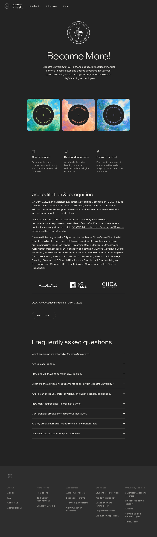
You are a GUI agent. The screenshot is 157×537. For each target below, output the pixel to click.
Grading (129, 508)
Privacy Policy (131, 521)
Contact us (12, 502)
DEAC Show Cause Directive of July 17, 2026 (57, 302)
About (66, 6)
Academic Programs (76, 493)
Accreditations (14, 508)
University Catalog (46, 506)
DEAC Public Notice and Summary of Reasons (98, 227)
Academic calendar (105, 498)
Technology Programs (77, 502)
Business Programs (75, 498)
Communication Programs (74, 509)
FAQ (9, 498)
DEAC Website (57, 230)
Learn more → (44, 315)
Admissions (52, 6)
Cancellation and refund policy (104, 504)
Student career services (107, 493)
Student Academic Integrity (134, 502)
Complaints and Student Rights (133, 515)
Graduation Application (107, 515)
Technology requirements (43, 499)
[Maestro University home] (13, 6)
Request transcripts (105, 510)
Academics (35, 6)
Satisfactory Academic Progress (136, 494)
